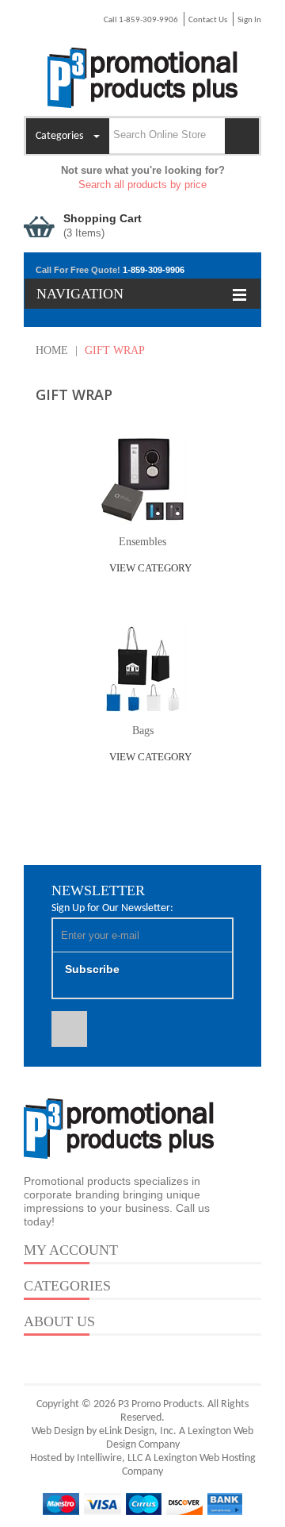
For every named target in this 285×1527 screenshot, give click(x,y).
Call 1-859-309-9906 (141, 20)
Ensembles (142, 542)
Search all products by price (142, 184)
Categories (67, 1286)
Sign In (249, 20)
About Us (59, 1321)
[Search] (242, 136)
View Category (149, 568)
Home (52, 350)
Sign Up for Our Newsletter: (112, 908)
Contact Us (207, 20)
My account (71, 1250)
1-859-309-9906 (153, 270)
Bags (143, 731)
